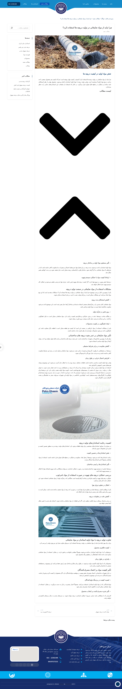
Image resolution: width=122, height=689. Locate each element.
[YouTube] (17, 664)
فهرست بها (26, 54)
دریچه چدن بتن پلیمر (24, 47)
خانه (111, 4)
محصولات (96, 4)
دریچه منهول (99, 370)
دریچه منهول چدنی (24, 51)
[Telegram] (28, 664)
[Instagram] (20, 664)
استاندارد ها (34, 4)
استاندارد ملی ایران (24, 43)
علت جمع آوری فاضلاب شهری (64, 372)
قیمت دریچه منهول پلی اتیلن (22, 85)
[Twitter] (24, 664)
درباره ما (104, 4)
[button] (74, 135)
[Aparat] (32, 664)
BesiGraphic (68, 684)
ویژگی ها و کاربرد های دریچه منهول (20, 95)
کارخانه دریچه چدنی (24, 81)
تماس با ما (86, 4)
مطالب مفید (44, 4)
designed (61, 684)
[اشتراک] (38, 26)
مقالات (25, 4)
